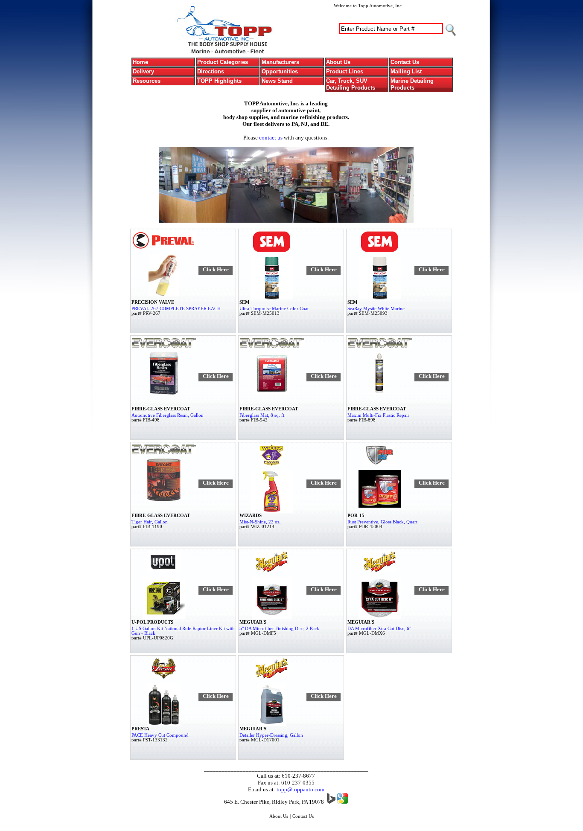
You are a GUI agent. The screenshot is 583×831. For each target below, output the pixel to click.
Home (140, 62)
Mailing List (406, 71)
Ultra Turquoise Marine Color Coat (274, 308)
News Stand (277, 81)
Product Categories (222, 62)
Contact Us (405, 62)
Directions (210, 71)
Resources (146, 81)
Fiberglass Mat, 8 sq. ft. (262, 415)
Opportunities (280, 71)
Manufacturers (280, 62)
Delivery (143, 71)
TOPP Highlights (219, 81)
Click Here (216, 269)
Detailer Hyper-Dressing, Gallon (271, 735)
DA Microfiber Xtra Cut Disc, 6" (379, 628)
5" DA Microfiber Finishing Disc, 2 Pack (279, 628)
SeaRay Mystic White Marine (376, 308)
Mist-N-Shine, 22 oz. (260, 522)
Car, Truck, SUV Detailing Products (350, 84)
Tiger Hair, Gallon (149, 522)
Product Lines (344, 71)
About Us (338, 62)
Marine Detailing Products (412, 84)
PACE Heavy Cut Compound (160, 735)
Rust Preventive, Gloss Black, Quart (382, 522)
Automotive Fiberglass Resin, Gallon (167, 415)
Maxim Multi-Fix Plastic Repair (378, 415)
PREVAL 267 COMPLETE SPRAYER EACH (176, 308)
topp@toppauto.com (300, 789)
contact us (271, 137)
